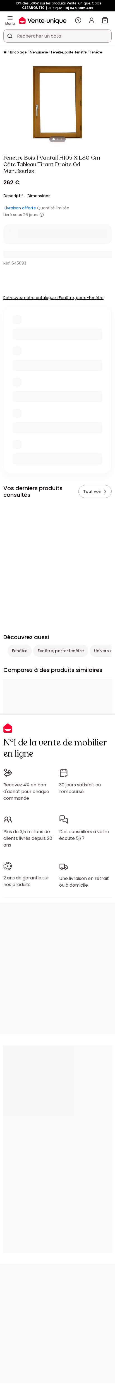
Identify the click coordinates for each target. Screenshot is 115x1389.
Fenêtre (96, 52)
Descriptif (13, 196)
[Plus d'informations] (41, 214)
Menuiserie (39, 52)
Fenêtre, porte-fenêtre (69, 52)
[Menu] (10, 18)
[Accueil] (5, 52)
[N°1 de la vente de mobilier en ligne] (42, 20)
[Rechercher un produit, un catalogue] (10, 36)
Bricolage (18, 52)
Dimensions (39, 196)
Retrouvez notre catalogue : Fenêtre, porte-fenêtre (53, 297)
